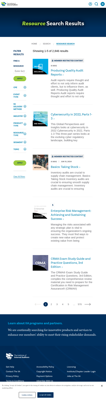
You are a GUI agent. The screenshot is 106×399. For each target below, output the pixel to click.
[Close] (102, 386)
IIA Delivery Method (17, 107)
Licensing (71, 367)
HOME (34, 43)
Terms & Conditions (15, 381)
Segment (18, 142)
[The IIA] (9, 5)
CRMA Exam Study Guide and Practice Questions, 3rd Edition (70, 263)
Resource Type (18, 134)
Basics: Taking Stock (64, 167)
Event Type (16, 95)
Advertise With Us (44, 381)
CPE (15, 87)
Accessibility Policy (45, 367)
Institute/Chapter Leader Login (81, 371)
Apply (19, 78)
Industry (18, 116)
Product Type (18, 124)
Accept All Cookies (45, 395)
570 (80, 304)
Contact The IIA (13, 371)
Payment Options (44, 376)
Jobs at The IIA (74, 376)
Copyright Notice (44, 371)
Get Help (10, 367)
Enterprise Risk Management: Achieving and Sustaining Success (71, 215)
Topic (16, 149)
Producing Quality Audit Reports (67, 73)
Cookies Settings (27, 395)
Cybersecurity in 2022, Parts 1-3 (71, 116)
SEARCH (47, 43)
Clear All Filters (19, 176)
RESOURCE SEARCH (65, 43)
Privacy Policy (12, 376)
